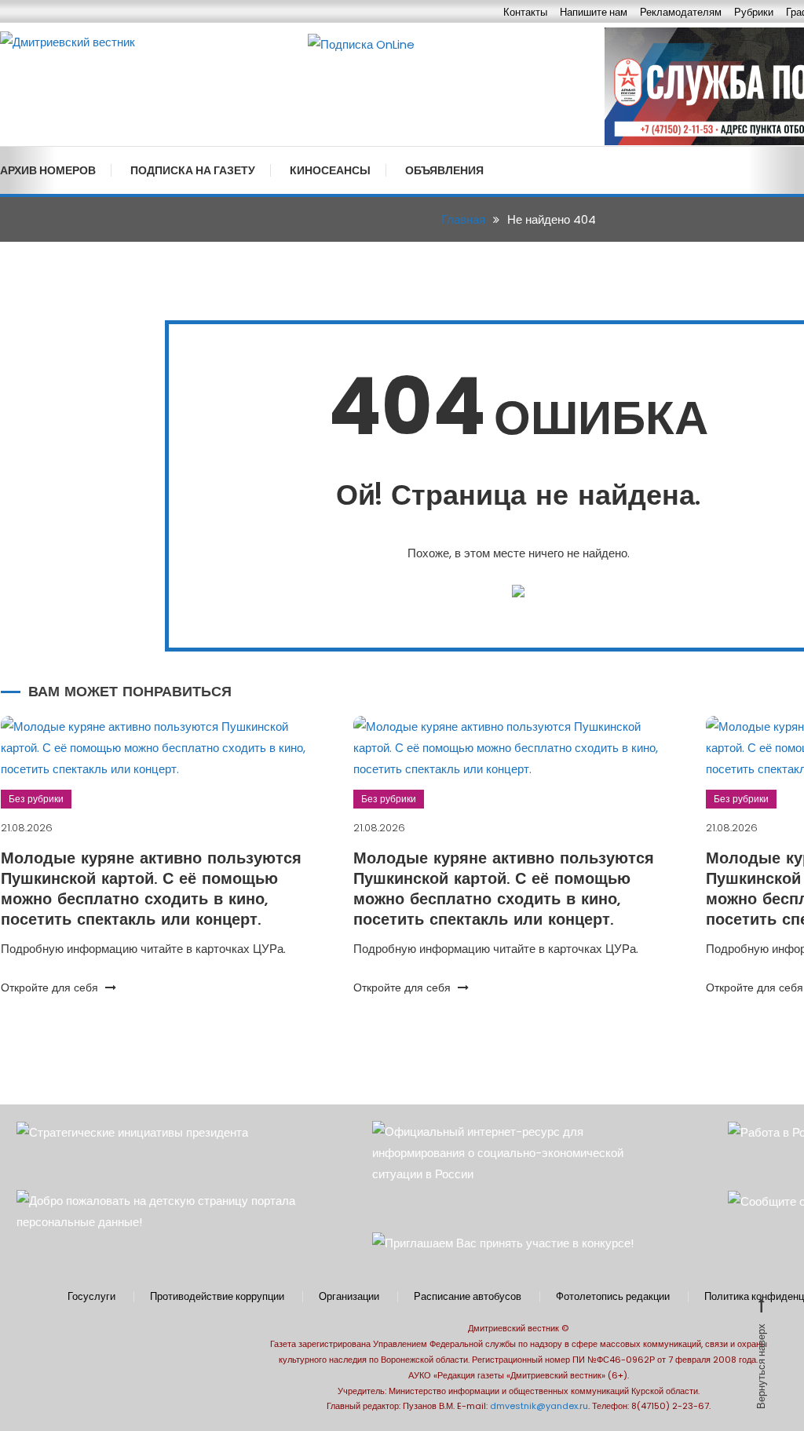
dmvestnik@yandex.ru (539, 1406)
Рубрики (753, 12)
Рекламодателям (681, 12)
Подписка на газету (192, 170)
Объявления (444, 170)
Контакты (525, 12)
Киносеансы (330, 170)
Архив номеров (48, 170)
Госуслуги (91, 1296)
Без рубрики (36, 798)
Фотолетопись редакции (613, 1296)
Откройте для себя (51, 987)
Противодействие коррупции (217, 1296)
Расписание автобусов (467, 1296)
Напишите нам (593, 12)
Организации (349, 1296)
